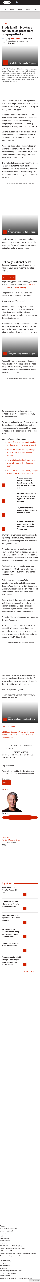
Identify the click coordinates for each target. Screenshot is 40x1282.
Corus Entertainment (8, 1273)
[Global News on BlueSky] (15, 1223)
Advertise (3, 1268)
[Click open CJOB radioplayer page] (20, 817)
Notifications (5, 1241)
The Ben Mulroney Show (11, 840)
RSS (1, 1236)
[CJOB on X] (17, 877)
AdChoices (36, 1280)
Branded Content (6, 1231)
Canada (4, 23)
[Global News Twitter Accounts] (15, 1126)
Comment (10, 749)
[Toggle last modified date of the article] (29, 41)
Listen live (6, 837)
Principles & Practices (8, 1228)
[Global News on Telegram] (15, 1207)
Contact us (4, 1233)
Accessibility (5, 1276)
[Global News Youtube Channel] (15, 1142)
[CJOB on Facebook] (17, 861)
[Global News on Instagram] (15, 1158)
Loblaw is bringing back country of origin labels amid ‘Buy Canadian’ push (21, 463)
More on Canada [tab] (9, 439)
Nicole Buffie (15, 39)
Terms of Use (5, 1266)
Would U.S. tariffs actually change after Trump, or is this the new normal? (21, 453)
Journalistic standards (21, 745)
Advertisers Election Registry (11, 1246)
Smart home (4, 1243)
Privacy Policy (20, 287)
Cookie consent (6, 1251)
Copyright (3, 1263)
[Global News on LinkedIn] (15, 1175)
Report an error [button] (21, 752)
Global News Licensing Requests (12, 1248)
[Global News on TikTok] (15, 1191)
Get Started (8, 278)
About (2, 1226)
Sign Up (6, 783)
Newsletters (4, 1238)
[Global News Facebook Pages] (15, 1109)
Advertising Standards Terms (11, 1271)
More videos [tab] (21, 439)
